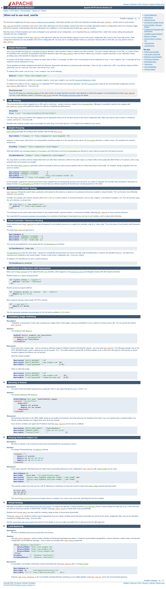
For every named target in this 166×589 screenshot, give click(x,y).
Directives (133, 4)
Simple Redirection (150, 15)
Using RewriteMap (150, 67)
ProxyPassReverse (73, 151)
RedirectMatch (41, 51)
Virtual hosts (148, 64)
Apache (5, 10)
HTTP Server (14, 10)
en (135, 18)
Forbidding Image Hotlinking (153, 34)
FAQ (139, 4)
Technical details (149, 69)
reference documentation (46, 22)
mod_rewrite (32, 22)
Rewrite (43, 10)
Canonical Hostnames (83, 80)
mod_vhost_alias (58, 509)
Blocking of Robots (150, 36)
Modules (126, 4)
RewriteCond (22, 272)
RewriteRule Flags (150, 62)
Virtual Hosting (149, 43)
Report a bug (160, 4)
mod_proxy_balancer (23, 538)
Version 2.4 (36, 10)
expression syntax (77, 272)
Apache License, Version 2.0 (25, 585)
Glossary (145, 4)
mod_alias (11, 51)
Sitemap (152, 4)
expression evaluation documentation (33, 216)
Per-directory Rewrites (151, 59)
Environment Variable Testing (153, 22)
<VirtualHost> (90, 506)
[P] (27, 131)
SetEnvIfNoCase (21, 395)
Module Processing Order (71, 95)
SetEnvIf (18, 331)
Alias (12, 104)
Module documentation (151, 52)
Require (29, 331)
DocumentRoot (87, 104)
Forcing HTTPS (92, 84)
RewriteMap (102, 469)
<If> (15, 194)
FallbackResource (50, 244)
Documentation (25, 10)
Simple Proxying (149, 20)
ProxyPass (91, 140)
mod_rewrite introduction (152, 54)
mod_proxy (58, 132)
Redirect (28, 51)
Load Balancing (149, 46)
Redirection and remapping (153, 57)
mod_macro (23, 512)
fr (139, 18)
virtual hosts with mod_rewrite (40, 506)
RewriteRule (68, 54)
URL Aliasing (148, 17)
